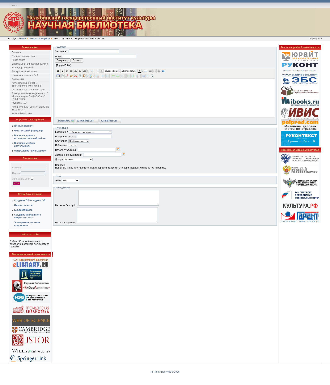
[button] (165, 65)
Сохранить (63, 60)
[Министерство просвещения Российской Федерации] (300, 174)
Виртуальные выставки (24, 71)
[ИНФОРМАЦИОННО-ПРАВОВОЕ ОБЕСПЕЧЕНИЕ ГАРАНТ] (300, 222)
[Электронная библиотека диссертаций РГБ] (30, 279)
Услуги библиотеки (22, 113)
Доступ (59, 159)
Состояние (61, 141)
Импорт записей (23, 205)
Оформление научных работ (30, 150)
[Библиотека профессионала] (300, 95)
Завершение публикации (68, 155)
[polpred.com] (300, 130)
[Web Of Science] (31, 325)
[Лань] (300, 84)
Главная (16, 52)
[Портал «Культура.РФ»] (300, 210)
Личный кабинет (23, 126)
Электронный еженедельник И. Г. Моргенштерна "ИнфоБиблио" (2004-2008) (30, 96)
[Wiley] (31, 353)
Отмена (77, 60)
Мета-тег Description (66, 205)
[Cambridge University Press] (31, 333)
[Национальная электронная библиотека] (31, 302)
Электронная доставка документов (27, 224)
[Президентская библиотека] (31, 314)
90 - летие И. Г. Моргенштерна (28, 89)
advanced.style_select (128, 71)
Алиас (58, 56)
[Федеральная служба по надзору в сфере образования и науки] (300, 189)
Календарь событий (23, 67)
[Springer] (31, 361)
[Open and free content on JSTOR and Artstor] (31, 346)
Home (22, 38)
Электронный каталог (24, 56)
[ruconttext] (300, 145)
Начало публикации (66, 150)
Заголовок (61, 51)
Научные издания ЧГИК (25, 75)
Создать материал (39, 38)
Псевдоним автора (65, 136)
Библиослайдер (23, 210)
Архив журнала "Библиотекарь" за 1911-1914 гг (30, 108)
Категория (61, 132)
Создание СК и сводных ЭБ (29, 200)
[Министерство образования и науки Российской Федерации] (300, 163)
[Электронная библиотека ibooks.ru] (300, 107)
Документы (18, 79)
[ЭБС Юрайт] (300, 61)
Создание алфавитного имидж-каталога (27, 216)
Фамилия (17, 167)
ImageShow (64, 121)
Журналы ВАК (19, 103)
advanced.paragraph (111, 71)
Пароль (16, 173)
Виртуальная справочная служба (30, 63)
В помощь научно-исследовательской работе (29, 137)
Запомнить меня (21, 179)
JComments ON (109, 121)
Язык (58, 180)
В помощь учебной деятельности (24, 144)
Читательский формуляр (28, 130)
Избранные (61, 145)
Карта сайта (18, 60)
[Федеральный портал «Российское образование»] (300, 199)
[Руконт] (300, 72)
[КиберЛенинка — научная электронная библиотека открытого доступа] (31, 291)
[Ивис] (300, 118)
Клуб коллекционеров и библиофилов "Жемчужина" (27, 84)
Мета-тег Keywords (65, 222)
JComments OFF (85, 121)
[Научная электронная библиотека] (31, 268)
